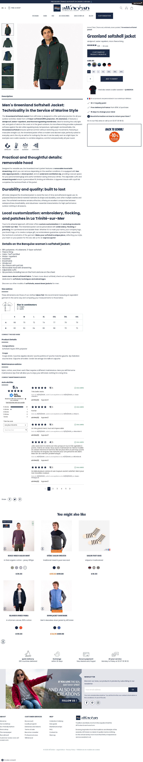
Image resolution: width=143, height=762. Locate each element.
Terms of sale (30, 729)
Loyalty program (31, 724)
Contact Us (53, 732)
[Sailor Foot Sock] (94, 535)
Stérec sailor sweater (56, 556)
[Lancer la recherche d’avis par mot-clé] (26, 430)
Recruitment (4, 735)
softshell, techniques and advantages (29, 279)
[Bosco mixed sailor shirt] (18, 535)
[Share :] (9, 499)
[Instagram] (98, 703)
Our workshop (5, 724)
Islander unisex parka (18, 616)
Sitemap (52, 735)
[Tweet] (15, 499)
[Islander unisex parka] (18, 595)
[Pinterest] (20, 499)
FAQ (50, 729)
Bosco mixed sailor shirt (19, 556)
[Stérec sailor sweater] (56, 535)
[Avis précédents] (45, 489)
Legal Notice (60, 750)
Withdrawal (29, 738)
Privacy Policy (71, 750)
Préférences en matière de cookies (88, 750)
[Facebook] (86, 703)
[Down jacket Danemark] (57, 595)
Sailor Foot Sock (94, 556)
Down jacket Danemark (57, 616)
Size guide (53, 724)
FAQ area (98, 121)
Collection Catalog (56, 721)
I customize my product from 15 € (98, 53)
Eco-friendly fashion (7, 727)
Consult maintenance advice (14, 377)
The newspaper (6, 732)
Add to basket (112, 79)
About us (3, 721)
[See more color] (25, 567)
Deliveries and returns (33, 727)
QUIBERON (129, 90)
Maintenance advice (11, 364)
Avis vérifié (80, 388)
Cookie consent (8, 760)
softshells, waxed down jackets (38, 283)
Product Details (9, 339)
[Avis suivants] (70, 489)
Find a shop (4, 729)
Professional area (31, 735)
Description (7, 96)
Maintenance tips (55, 727)
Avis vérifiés (7, 382)
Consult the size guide (11, 334)
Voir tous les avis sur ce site (15, 402)
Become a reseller (31, 732)
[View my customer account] (126, 8)
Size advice (7, 289)
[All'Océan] (71, 8)
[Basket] (132, 8)
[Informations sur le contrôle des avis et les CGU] (25, 399)
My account (29, 721)
